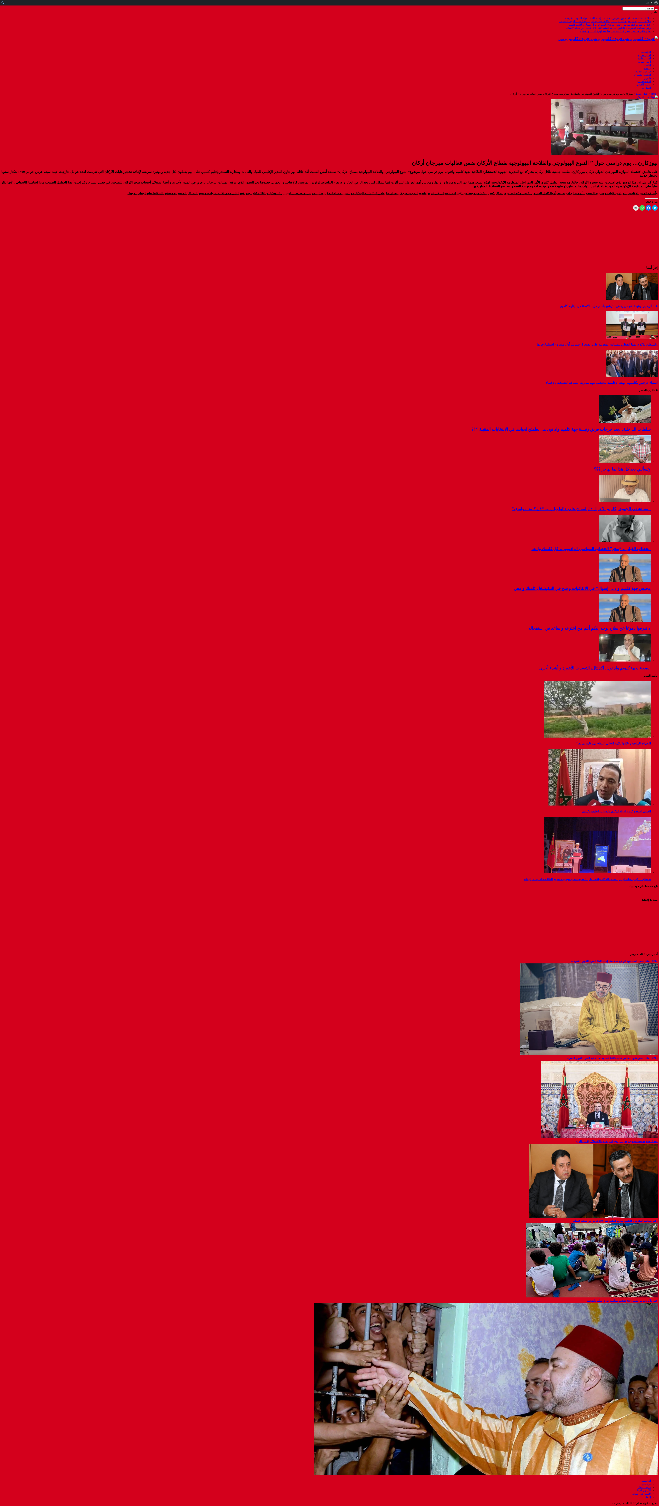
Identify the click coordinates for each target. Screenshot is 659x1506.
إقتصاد (647, 65)
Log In (649, 2)
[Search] (656, 9)
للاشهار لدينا (644, 1490)
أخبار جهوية (644, 61)
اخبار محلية (644, 55)
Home (654, 93)
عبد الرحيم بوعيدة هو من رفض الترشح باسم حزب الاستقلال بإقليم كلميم (610, 24)
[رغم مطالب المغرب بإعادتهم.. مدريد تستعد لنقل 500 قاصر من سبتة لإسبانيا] (592, 1296)
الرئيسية (646, 51)
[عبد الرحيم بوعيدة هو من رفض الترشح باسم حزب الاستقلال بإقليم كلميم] (593, 1216)
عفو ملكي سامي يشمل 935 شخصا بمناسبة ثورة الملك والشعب (615, 31)
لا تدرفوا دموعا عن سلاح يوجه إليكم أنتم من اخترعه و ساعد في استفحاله (589, 628)
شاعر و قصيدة (642, 71)
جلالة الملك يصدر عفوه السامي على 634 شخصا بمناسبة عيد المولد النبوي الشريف (605, 21)
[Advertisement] (636, 926)
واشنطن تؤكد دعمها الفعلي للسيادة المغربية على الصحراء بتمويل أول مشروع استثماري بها (597, 344)
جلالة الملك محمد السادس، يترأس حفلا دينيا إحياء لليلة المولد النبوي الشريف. (607, 18)
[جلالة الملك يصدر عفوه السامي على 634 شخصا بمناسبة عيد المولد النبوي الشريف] (599, 1137)
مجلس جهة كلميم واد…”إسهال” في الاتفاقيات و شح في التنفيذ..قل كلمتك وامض (582, 588)
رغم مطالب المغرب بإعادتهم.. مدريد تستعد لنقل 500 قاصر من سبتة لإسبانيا (608, 27)
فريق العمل (644, 1487)
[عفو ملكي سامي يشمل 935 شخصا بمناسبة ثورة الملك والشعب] (486, 1473)
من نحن (646, 1483)
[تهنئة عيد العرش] (647, 97)
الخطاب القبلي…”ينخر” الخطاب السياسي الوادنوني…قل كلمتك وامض (590, 548)
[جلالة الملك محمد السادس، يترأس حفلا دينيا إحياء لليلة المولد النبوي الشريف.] (589, 1054)
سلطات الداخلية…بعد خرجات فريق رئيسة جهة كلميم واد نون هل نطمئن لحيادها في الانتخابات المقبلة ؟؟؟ (561, 429)
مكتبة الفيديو (644, 84)
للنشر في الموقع (641, 1493)
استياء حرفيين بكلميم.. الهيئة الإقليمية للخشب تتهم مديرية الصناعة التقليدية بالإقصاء (602, 382)
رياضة (647, 68)
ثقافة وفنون (644, 81)
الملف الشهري (642, 74)
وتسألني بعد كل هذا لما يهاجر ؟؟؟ (622, 469)
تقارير (647, 78)
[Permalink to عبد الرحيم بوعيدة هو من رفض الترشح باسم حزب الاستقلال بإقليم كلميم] (632, 299)
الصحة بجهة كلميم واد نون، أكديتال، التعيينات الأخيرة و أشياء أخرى (595, 668)
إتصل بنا (646, 87)
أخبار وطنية (644, 58)
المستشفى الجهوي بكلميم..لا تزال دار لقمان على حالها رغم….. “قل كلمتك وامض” (581, 509)
